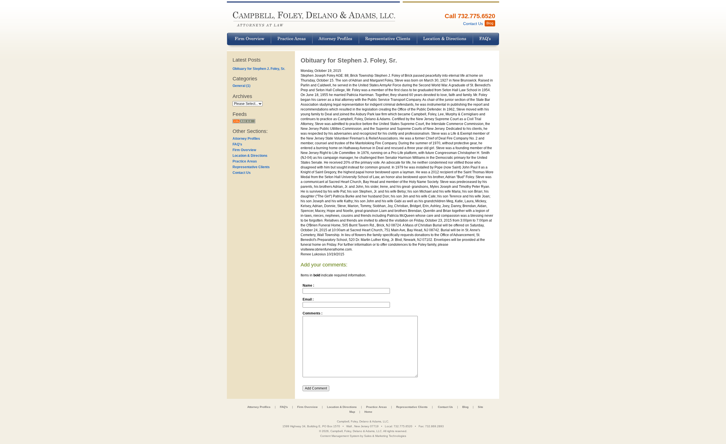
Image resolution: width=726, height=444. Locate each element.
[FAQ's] (486, 39)
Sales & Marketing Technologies (385, 435)
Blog (465, 406)
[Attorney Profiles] (336, 39)
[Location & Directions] (445, 39)
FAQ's (237, 144)
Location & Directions (250, 156)
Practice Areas (245, 161)
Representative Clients (251, 167)
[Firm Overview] (249, 39)
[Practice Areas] (292, 39)
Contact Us (242, 173)
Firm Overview (244, 150)
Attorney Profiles (246, 139)
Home (368, 411)
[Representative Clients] (388, 39)
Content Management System (339, 435)
